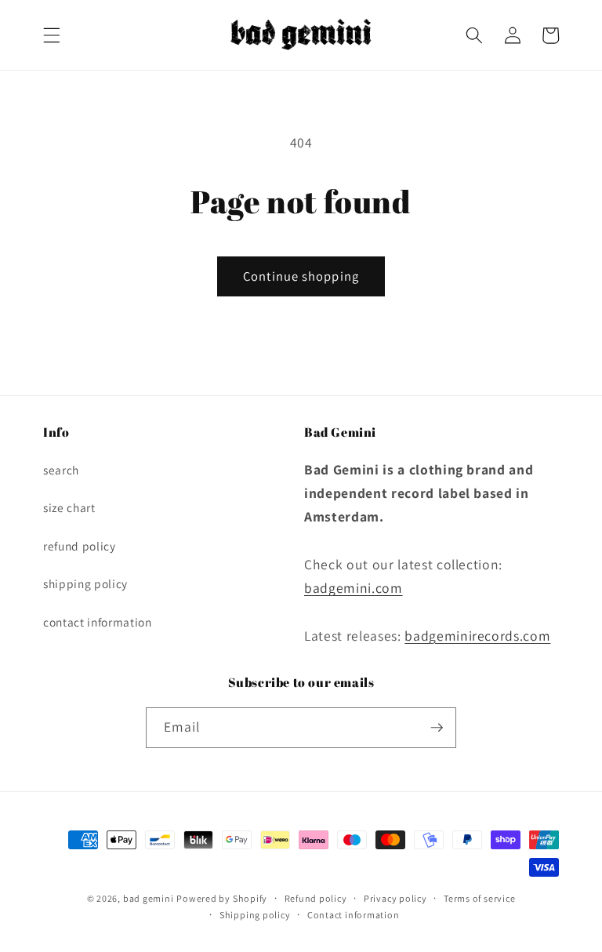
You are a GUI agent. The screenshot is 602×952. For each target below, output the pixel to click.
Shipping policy (255, 915)
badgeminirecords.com (477, 636)
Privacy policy (395, 898)
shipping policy (85, 583)
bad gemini (148, 898)
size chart (69, 507)
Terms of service (479, 898)
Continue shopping (301, 276)
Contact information (353, 915)
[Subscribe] (436, 727)
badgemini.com (353, 588)
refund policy (79, 546)
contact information (97, 622)
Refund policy (316, 898)
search (61, 470)
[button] (52, 35)
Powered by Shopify (221, 898)
